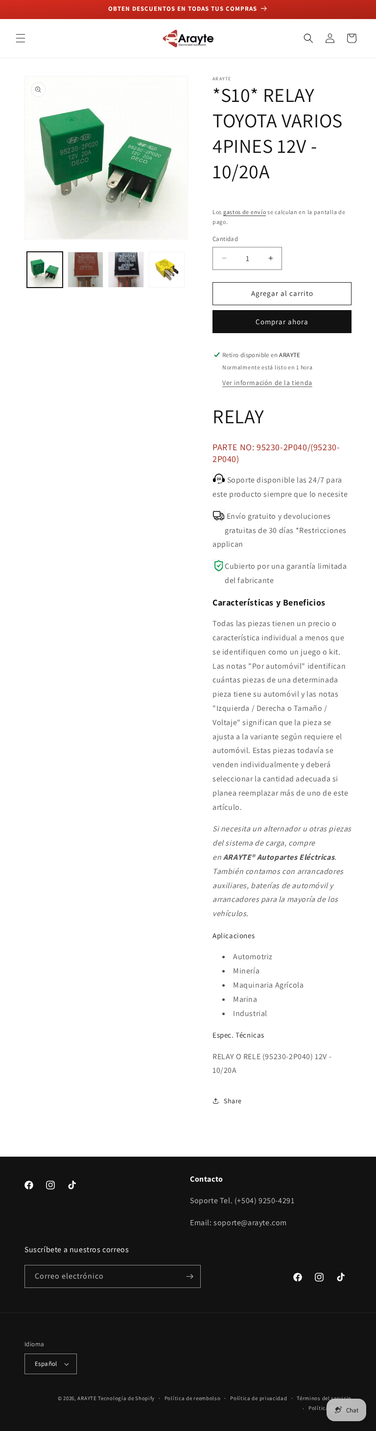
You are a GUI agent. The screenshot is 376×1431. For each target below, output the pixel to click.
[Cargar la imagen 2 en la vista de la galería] (85, 270)
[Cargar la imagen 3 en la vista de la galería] (126, 270)
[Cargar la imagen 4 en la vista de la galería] (167, 270)
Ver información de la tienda (267, 382)
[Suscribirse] (189, 1276)
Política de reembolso (192, 1398)
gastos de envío (244, 212)
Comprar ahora (282, 321)
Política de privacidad (258, 1398)
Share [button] (233, 1100)
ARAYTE (86, 1398)
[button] (20, 38)
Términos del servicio (324, 1398)
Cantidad (225, 239)
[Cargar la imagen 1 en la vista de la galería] (45, 270)
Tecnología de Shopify (126, 1398)
